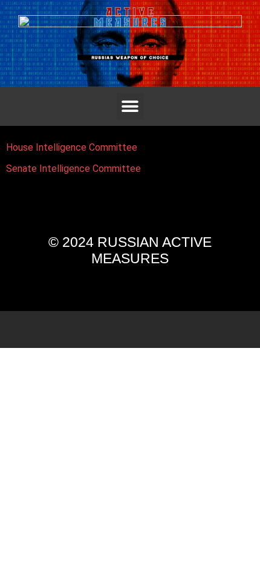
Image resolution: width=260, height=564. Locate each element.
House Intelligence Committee (71, 147)
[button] (130, 106)
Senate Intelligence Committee (73, 168)
